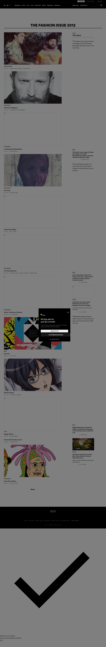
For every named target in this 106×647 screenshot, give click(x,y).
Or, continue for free (54, 339)
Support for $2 (54, 331)
